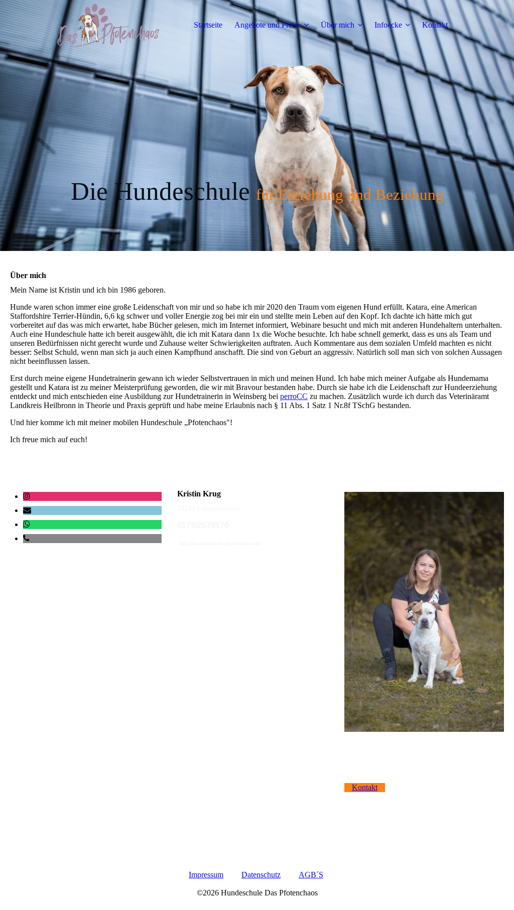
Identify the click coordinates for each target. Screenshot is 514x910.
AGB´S (311, 874)
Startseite (208, 25)
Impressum (206, 874)
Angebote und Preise (267, 25)
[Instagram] (26, 496)
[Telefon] (26, 538)
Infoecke (388, 25)
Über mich (337, 25)
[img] (114, 25)
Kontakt (435, 25)
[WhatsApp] (26, 524)
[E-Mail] (27, 510)
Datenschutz (261, 874)
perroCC (294, 396)
